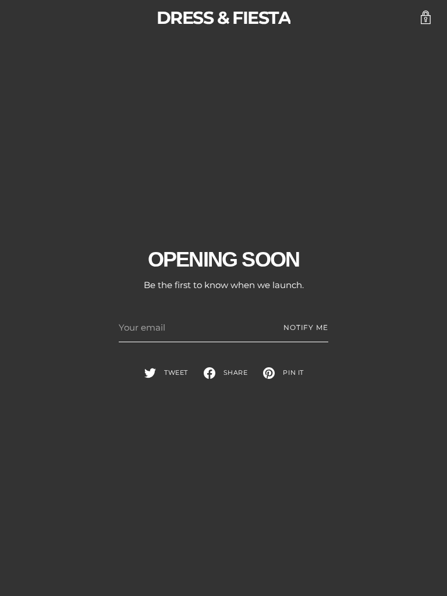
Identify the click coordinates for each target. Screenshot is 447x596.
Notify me (305, 327)
